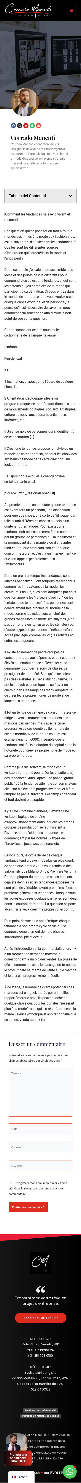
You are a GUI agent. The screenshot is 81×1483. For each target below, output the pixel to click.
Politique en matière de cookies (40, 1415)
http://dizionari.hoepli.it (36, 493)
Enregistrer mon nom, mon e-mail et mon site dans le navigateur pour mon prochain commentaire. (38, 1188)
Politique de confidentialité (40, 1410)
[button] (70, 196)
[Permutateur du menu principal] (71, 10)
